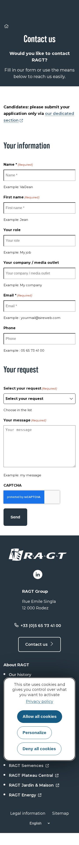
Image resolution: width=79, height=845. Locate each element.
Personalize (34, 732)
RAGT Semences (26, 765)
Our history (20, 674)
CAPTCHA (13, 485)
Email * (18, 295)
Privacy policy (39, 701)
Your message (25, 420)
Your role (12, 230)
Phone (10, 328)
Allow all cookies (40, 716)
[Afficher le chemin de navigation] (6, 26)
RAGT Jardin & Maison (31, 785)
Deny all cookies (39, 748)
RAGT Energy (22, 795)
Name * (18, 164)
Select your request (30, 388)
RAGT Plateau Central (31, 775)
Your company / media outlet (31, 263)
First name (21, 197)
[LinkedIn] (38, 574)
